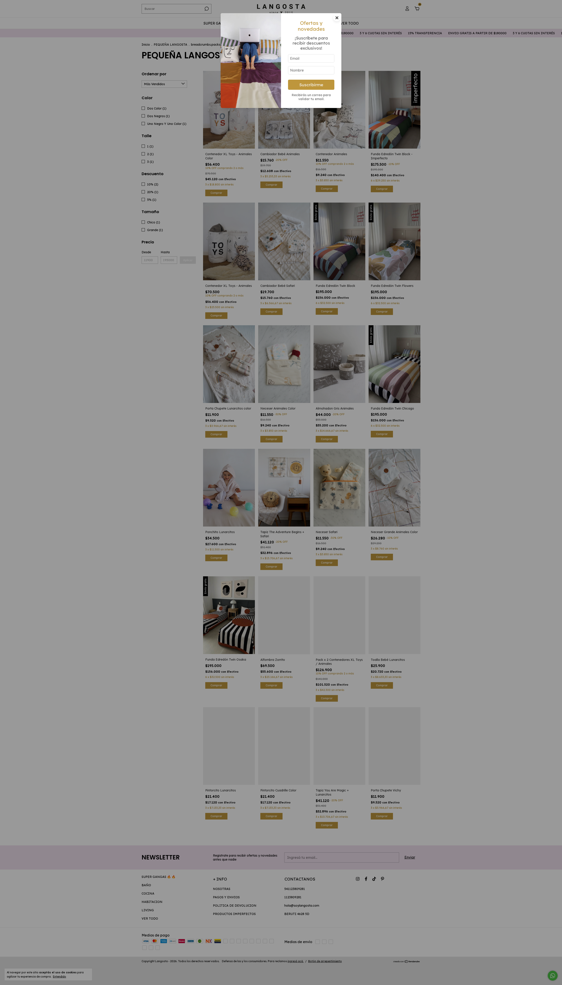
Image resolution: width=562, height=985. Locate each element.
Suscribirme (311, 84)
